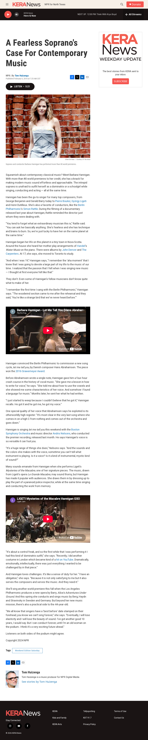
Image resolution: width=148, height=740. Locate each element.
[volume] (16, 14)
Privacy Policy (89, 724)
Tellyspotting (89, 711)
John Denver (69, 249)
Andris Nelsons (61, 433)
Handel (81, 245)
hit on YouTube (64, 559)
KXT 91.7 (87, 718)
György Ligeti (79, 201)
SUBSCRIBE (120, 81)
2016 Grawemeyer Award (30, 371)
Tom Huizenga (22, 75)
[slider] (21, 14)
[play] (8, 14)
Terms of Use (120, 711)
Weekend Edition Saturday (27, 650)
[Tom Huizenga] (12, 679)
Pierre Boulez (63, 201)
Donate (136, 4)
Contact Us (119, 718)
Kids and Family (59, 718)
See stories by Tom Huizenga (39, 681)
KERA (55, 711)
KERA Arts (57, 724)
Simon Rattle (30, 208)
